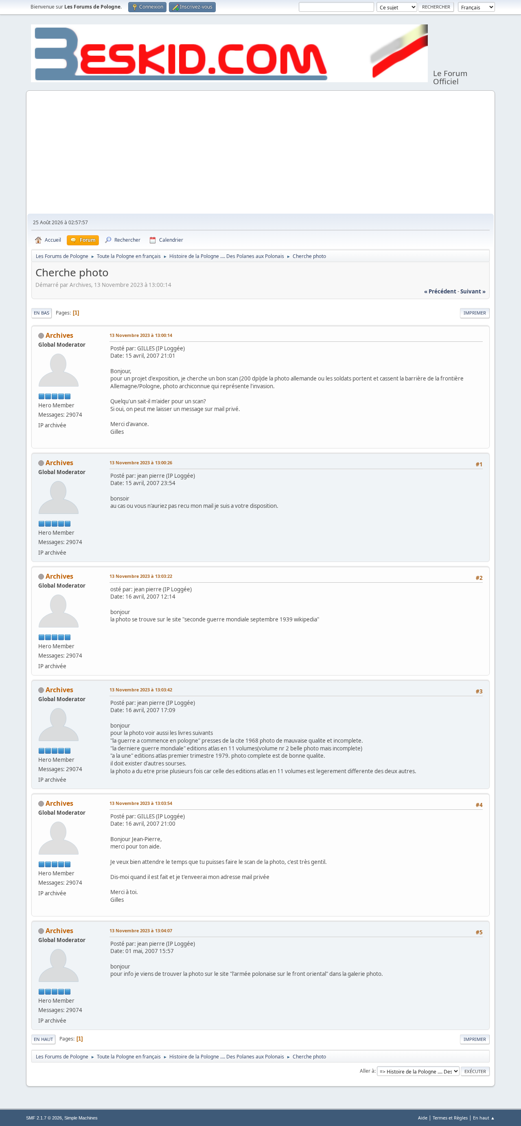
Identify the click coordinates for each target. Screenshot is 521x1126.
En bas (41, 313)
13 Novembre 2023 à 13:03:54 (140, 803)
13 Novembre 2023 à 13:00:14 (140, 335)
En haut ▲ (484, 1118)
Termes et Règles (450, 1118)
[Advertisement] (260, 153)
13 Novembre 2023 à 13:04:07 (140, 930)
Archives (59, 335)
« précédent (440, 291)
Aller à (367, 1070)
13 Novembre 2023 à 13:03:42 (140, 690)
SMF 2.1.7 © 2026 (44, 1117)
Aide (422, 1118)
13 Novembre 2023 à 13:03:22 (140, 576)
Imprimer (475, 313)
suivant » (473, 291)
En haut (43, 1039)
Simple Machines (81, 1117)
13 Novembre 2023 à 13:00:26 (140, 462)
